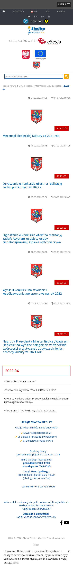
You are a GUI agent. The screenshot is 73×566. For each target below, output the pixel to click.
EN (35, 16)
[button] (64, 4)
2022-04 (12, 370)
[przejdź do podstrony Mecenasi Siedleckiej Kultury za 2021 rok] (36, 116)
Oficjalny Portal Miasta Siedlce (23, 41)
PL (29, 16)
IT (49, 16)
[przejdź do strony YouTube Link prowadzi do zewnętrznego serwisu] (66, 522)
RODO (36, 545)
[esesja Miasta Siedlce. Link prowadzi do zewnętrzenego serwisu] (49, 41)
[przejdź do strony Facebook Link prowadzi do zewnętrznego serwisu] (61, 522)
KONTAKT (18, 11)
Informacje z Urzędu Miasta (47, 85)
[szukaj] (66, 76)
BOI (47, 11)
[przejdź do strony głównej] (3, 11)
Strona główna (9, 85)
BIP (35, 11)
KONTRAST (39, 21)
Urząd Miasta (25, 85)
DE (42, 16)
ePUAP (61, 11)
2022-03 (62, 128)
